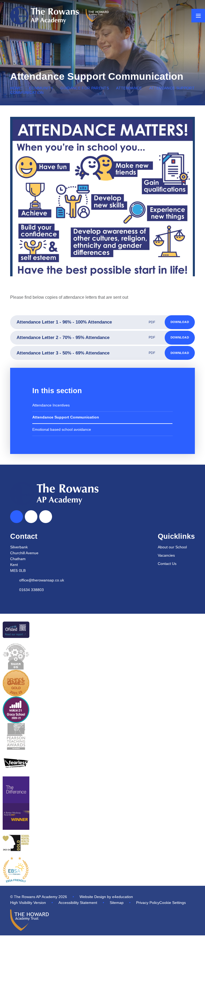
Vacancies (166, 555)
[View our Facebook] (31, 516)
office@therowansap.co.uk (41, 580)
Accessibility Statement (77, 903)
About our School (172, 547)
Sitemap (117, 903)
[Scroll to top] (16, 516)
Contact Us (167, 564)
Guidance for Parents (84, 88)
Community (41, 88)
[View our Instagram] (45, 516)
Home (16, 88)
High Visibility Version (28, 903)
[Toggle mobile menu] (198, 15)
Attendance (129, 88)
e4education (122, 897)
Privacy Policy (147, 903)
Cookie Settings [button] (172, 903)
